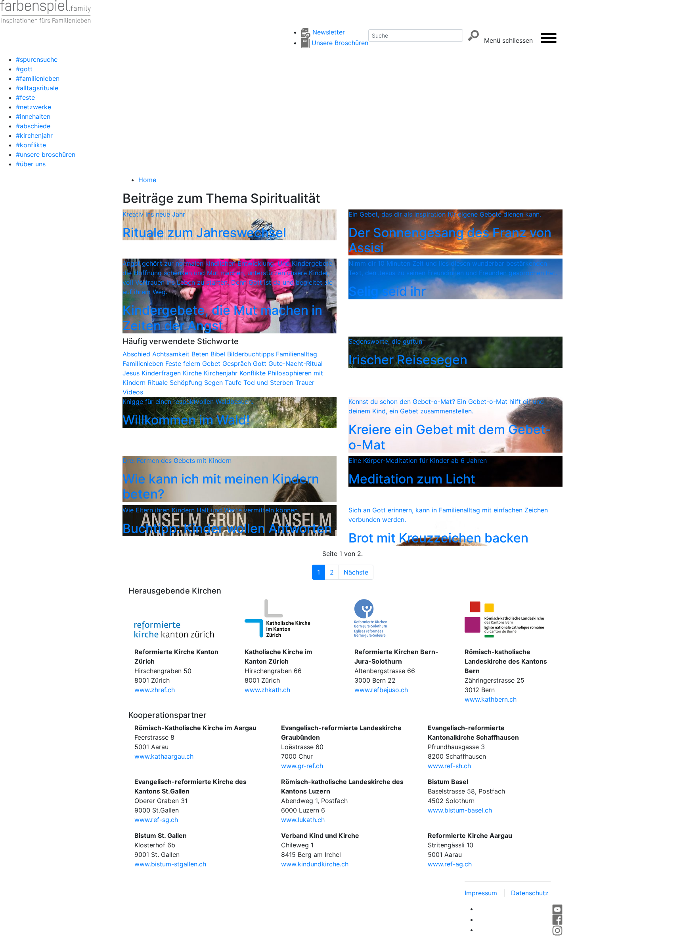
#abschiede (33, 126)
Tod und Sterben (269, 382)
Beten (200, 354)
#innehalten (33, 116)
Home (147, 180)
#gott (24, 69)
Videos (132, 392)
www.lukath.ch (303, 820)
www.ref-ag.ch (450, 864)
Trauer (304, 382)
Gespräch (237, 363)
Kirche (193, 373)
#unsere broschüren (45, 154)
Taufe (234, 382)
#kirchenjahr (34, 135)
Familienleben (143, 363)
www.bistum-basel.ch (460, 810)
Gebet (212, 363)
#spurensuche (36, 59)
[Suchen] (473, 35)
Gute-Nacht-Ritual (295, 363)
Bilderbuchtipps (251, 354)
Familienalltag (296, 354)
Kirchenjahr (221, 373)
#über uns (31, 164)
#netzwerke (33, 107)
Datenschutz (530, 893)
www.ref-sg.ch (156, 820)
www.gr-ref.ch (302, 766)
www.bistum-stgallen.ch (170, 864)
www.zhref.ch (154, 690)
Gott (260, 363)
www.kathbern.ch (491, 699)
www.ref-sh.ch (449, 766)
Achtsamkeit (171, 354)
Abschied (137, 354)
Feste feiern (183, 363)
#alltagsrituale (37, 88)
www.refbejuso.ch (381, 690)
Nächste (356, 572)
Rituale (158, 382)
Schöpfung (187, 382)
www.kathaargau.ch (163, 756)
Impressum (481, 893)
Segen (214, 382)
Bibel (218, 354)
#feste (25, 97)
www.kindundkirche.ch (314, 864)
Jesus (132, 373)
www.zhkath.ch (267, 690)
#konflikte (31, 145)
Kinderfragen (162, 373)
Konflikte (253, 373)
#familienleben (37, 78)
